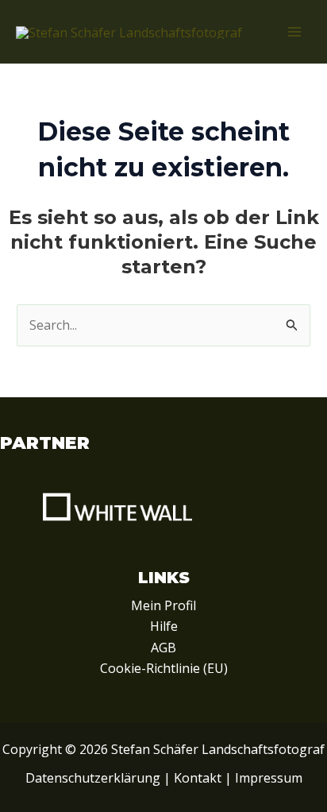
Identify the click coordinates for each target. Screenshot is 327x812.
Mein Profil (163, 605)
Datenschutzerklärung (92, 778)
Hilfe (164, 626)
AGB (163, 647)
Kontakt (197, 778)
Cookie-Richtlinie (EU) (164, 668)
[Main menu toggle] (294, 31)
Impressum (268, 778)
